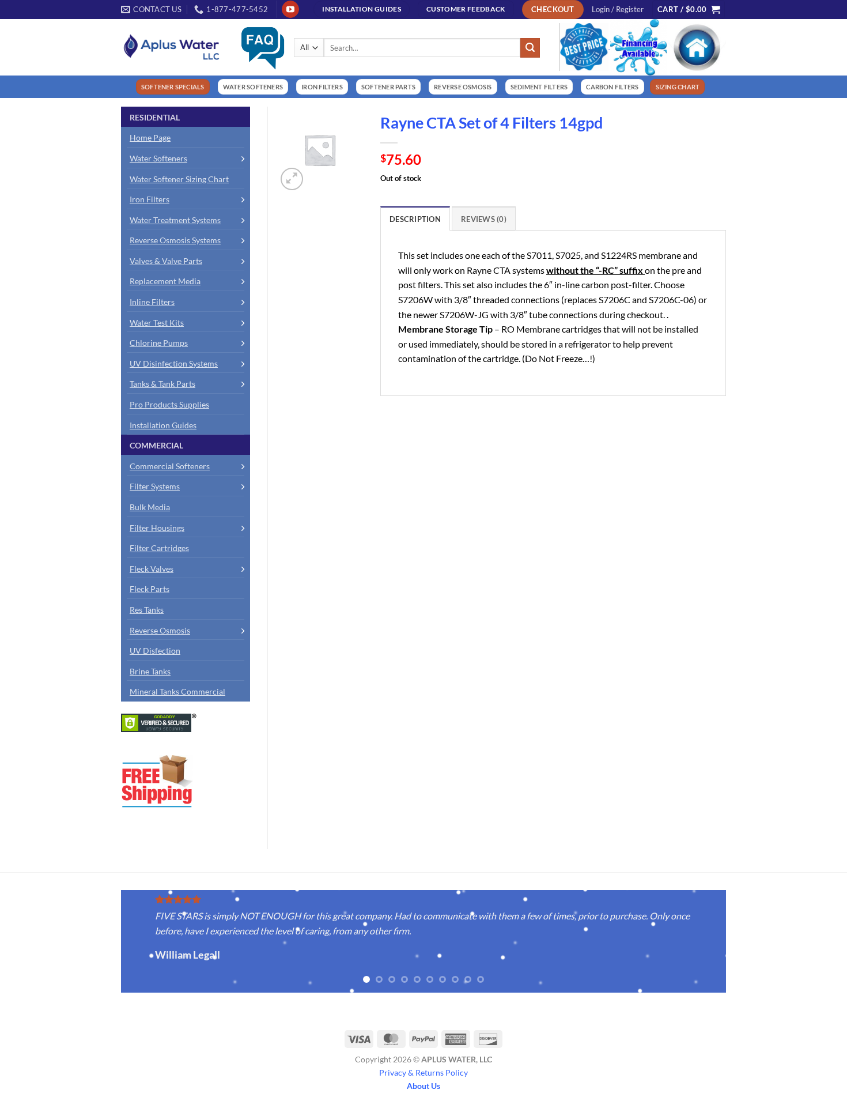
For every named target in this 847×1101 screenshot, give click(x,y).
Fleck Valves (151, 569)
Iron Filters (149, 199)
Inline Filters (152, 302)
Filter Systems (155, 486)
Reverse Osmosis (160, 630)
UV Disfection (155, 650)
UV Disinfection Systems (174, 363)
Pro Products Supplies (169, 404)
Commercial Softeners (170, 466)
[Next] (738, 942)
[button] (618, 9)
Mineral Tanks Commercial (177, 691)
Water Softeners (158, 158)
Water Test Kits (157, 322)
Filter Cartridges (159, 548)
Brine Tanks (150, 671)
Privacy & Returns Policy (423, 1072)
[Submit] (530, 48)
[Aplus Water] (171, 47)
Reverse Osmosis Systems (175, 240)
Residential (155, 117)
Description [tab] (415, 219)
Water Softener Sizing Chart (179, 179)
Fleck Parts (149, 589)
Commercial (156, 445)
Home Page (150, 137)
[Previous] (109, 942)
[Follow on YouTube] (290, 9)
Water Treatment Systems (175, 220)
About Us (423, 1086)
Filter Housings (157, 528)
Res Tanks (147, 609)
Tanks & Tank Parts (162, 384)
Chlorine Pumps (159, 343)
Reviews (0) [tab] (483, 219)
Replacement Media (165, 281)
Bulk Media (150, 507)
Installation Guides (163, 425)
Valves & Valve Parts (166, 261)
